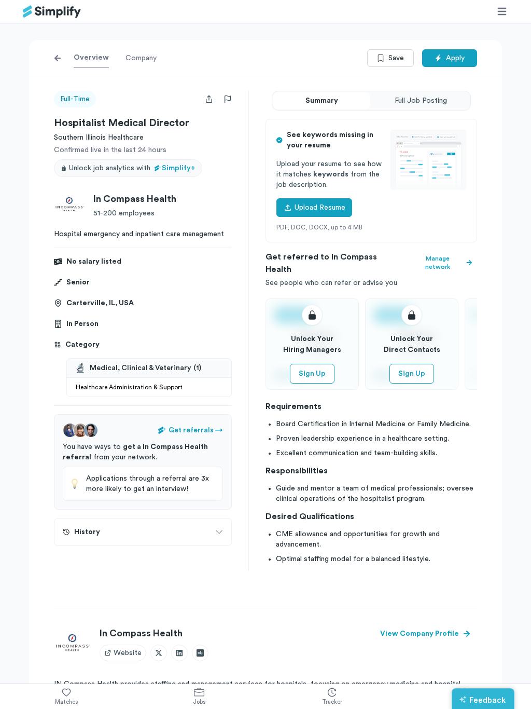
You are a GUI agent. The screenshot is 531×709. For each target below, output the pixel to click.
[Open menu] (502, 11)
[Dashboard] (52, 11)
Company (141, 58)
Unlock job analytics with (132, 168)
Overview (91, 57)
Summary (321, 100)
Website (128, 653)
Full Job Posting (421, 100)
